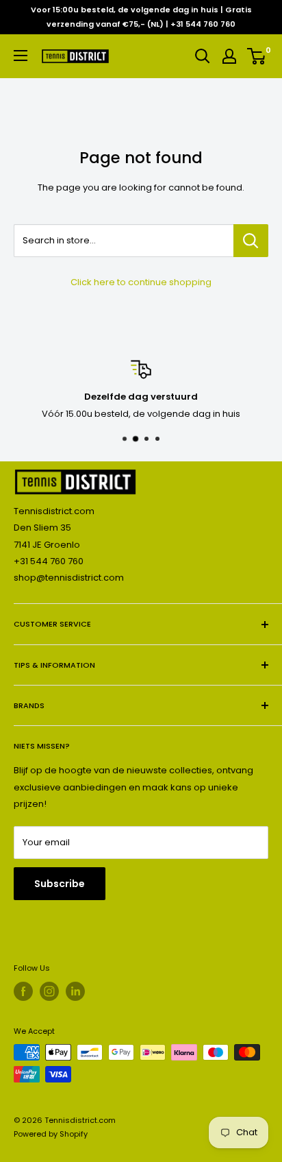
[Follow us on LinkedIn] (75, 991)
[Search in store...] (250, 240)
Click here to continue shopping (141, 282)
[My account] (229, 56)
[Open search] (202, 56)
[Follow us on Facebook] (23, 991)
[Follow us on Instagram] (49, 991)
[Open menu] (20, 55)
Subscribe (59, 884)
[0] (257, 56)
